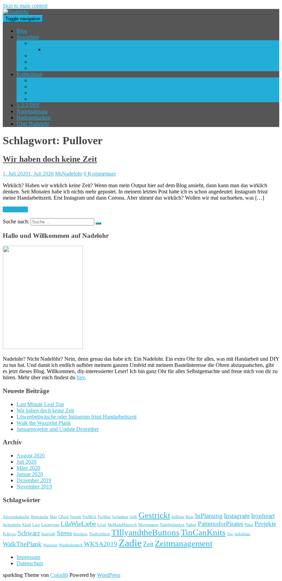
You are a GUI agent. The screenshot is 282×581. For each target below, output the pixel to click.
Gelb (133, 517)
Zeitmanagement (184, 543)
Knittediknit (29, 74)
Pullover (9, 534)
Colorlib (59, 575)
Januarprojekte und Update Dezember (58, 429)
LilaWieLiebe (78, 523)
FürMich (89, 517)
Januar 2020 (30, 474)
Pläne (249, 525)
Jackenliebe (12, 525)
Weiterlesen (15, 209)
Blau (53, 517)
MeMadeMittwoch (122, 525)
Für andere (42, 68)
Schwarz (29, 533)
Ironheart (263, 515)
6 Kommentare (100, 174)
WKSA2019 (100, 544)
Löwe (101, 525)
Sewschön (28, 37)
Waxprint (50, 545)
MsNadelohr (68, 174)
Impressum (28, 557)
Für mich (40, 43)
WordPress (108, 575)
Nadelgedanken (34, 117)
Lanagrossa (50, 525)
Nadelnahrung (32, 111)
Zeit (148, 544)
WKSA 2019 (58, 49)
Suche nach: (16, 221)
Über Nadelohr (33, 124)
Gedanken (120, 517)
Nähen (191, 525)
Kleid (26, 525)
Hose (190, 517)
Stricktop (80, 534)
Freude (75, 517)
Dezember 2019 (34, 480)
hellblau (178, 517)
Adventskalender (16, 517)
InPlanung (209, 515)
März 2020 (28, 468)
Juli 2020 (26, 462)
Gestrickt (154, 515)
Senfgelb (48, 534)
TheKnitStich (99, 534)
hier (81, 377)
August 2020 (31, 455)
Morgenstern (148, 525)
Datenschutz (30, 563)
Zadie (130, 542)
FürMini (104, 517)
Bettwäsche (39, 517)
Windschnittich (71, 545)
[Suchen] (98, 223)
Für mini (39, 56)
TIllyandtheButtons (145, 532)
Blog (22, 31)
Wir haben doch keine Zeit (50, 159)
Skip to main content (25, 6)
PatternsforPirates (220, 523)
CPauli (63, 517)
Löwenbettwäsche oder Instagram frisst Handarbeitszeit (77, 417)
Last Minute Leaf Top (40, 404)
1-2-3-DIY (28, 105)
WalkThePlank (22, 544)
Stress (64, 533)
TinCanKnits (203, 532)
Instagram (237, 515)
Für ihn (38, 62)
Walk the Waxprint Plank (44, 423)
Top (230, 534)
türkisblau (242, 534)
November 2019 (34, 486)
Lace (36, 525)
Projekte (265, 523)
